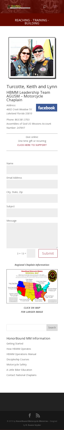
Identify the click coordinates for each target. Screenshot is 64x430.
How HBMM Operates (18, 348)
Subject (10, 206)
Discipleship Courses (17, 359)
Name (9, 163)
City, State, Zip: (14, 192)
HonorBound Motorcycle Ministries (32, 421)
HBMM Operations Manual (21, 354)
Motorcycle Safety (16, 364)
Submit (48, 253)
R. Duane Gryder (33, 425)
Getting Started (14, 343)
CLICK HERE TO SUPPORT (32, 145)
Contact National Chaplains (21, 375)
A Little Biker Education (19, 369)
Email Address (14, 177)
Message (11, 220)
